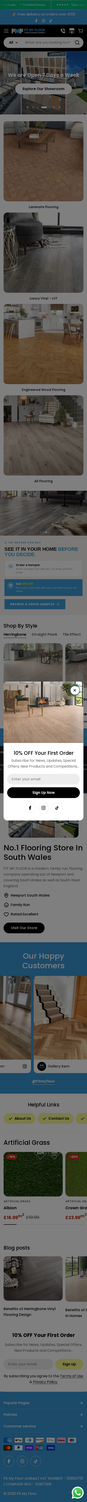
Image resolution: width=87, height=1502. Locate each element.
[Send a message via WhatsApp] (78, 1493)
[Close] (74, 690)
